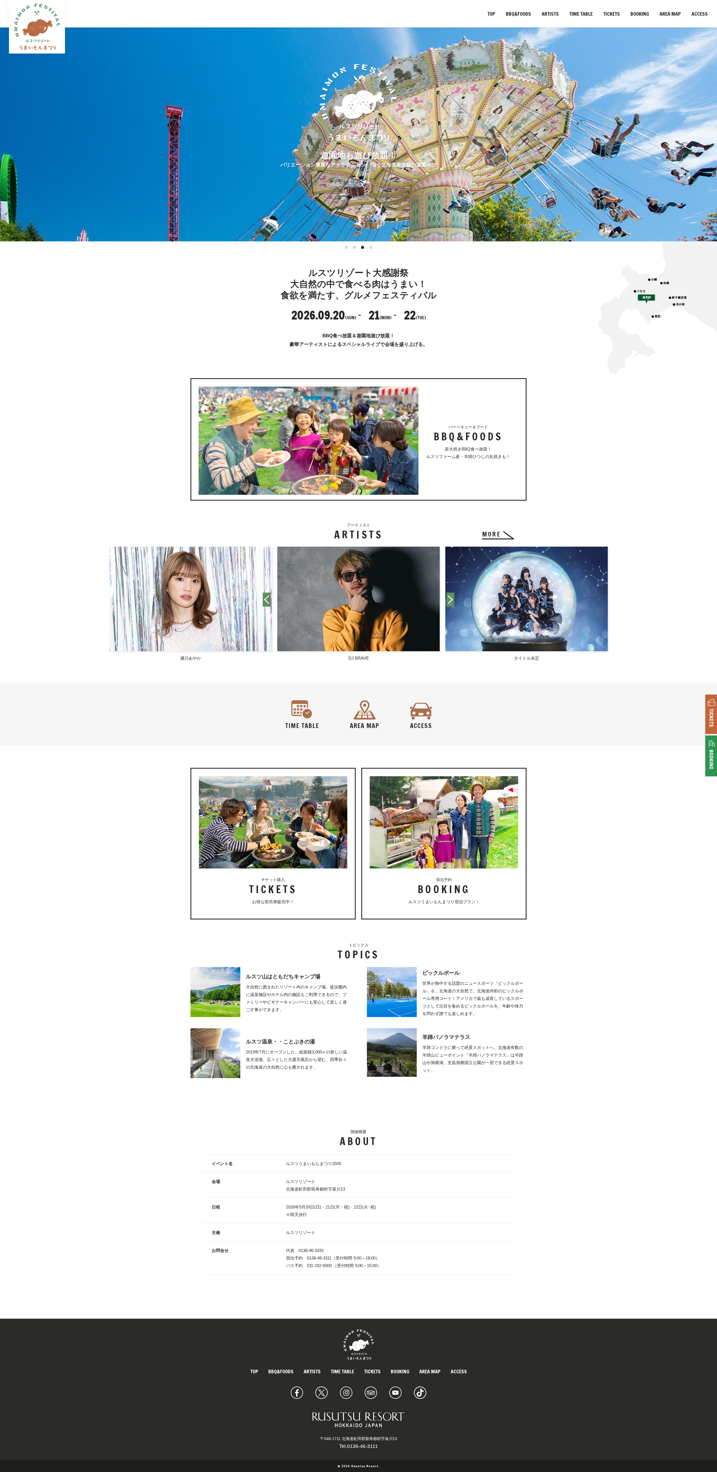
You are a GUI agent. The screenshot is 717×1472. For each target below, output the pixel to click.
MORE (491, 534)
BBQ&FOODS (518, 13)
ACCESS (700, 13)
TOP (491, 13)
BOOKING (639, 13)
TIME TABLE (581, 13)
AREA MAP (670, 13)
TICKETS (611, 13)
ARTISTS (550, 13)
